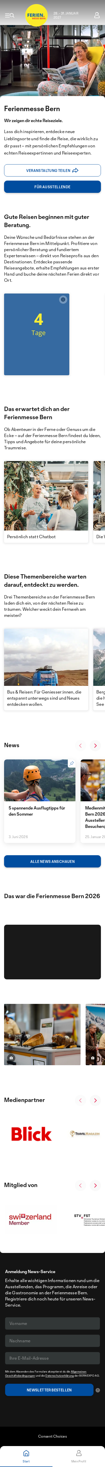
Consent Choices (52, 1436)
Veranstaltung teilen (48, 170)
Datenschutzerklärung (59, 1375)
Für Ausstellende (52, 187)
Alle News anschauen (52, 861)
